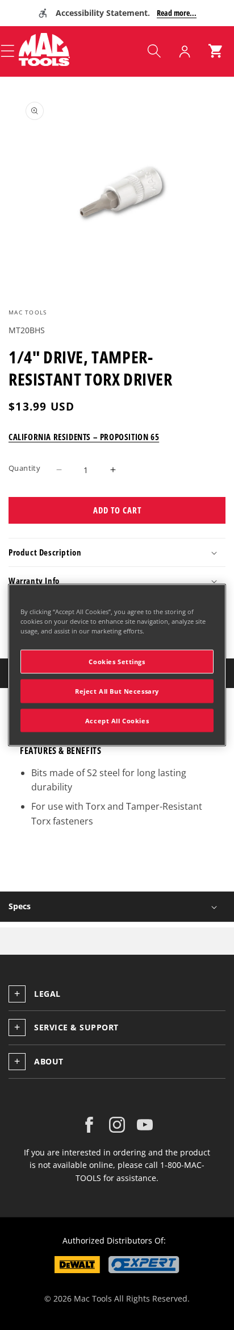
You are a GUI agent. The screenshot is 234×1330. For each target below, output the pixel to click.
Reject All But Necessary (117, 690)
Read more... (177, 12)
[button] (153, 51)
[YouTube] (144, 1124)
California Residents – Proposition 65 (84, 436)
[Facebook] (89, 1124)
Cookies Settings (117, 661)
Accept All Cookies (117, 720)
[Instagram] (117, 1124)
